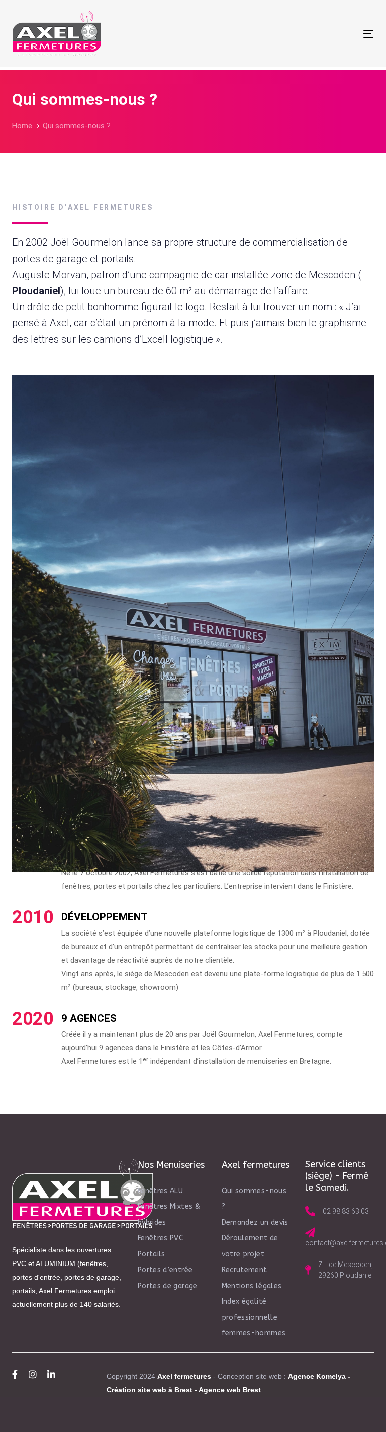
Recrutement (244, 1270)
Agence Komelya (317, 1376)
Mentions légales (252, 1286)
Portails (151, 1254)
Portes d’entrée (165, 1270)
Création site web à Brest (149, 1390)
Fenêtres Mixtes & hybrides (169, 1214)
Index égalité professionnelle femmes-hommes (254, 1317)
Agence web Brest (230, 1390)
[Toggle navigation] (313, 34)
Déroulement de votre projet (250, 1246)
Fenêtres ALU (160, 1191)
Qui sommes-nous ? (254, 1199)
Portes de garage (168, 1286)
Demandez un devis (255, 1222)
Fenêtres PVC (160, 1238)
